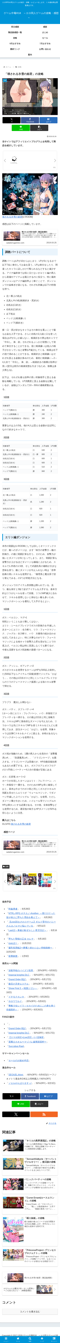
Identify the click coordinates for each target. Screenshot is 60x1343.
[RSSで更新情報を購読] (44, 1114)
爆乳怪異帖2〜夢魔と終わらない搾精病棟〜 (30, 948)
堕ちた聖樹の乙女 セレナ (21, 939)
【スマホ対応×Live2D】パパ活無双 (26, 1037)
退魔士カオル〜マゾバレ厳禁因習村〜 (27, 1042)
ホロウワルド (15, 1001)
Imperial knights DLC (19, 975)
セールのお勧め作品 (19, 1060)
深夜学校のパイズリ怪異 (21, 970)
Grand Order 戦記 (17, 979)
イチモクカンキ (16, 997)
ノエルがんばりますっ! (20, 1083)
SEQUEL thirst (16, 1075)
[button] (39, 128)
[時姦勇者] (30, 880)
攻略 (7, 867)
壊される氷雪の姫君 (12, 217)
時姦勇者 (13, 909)
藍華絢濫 (13, 956)
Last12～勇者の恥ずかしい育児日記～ (27, 930)
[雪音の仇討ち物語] (45, 880)
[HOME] (14, 880)
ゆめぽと (13, 943)
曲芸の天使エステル (19, 984)
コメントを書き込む (30, 1311)
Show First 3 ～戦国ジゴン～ (23, 988)
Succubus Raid (16, 1046)
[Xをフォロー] (16, 1114)
